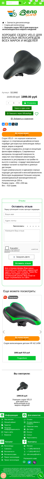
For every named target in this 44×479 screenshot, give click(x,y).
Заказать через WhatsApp (20, 113)
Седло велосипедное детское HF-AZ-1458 (22, 343)
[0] (29, 3)
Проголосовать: (18, 226)
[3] (33, 226)
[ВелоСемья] (22, 12)
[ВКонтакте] (3, 124)
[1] (27, 226)
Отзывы (22, 201)
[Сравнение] (35, 3)
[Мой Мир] (9, 124)
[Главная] (3, 23)
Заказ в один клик (22, 108)
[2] (30, 226)
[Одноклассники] (6, 124)
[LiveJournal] (16, 124)
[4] (35, 226)
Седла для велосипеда (14, 25)
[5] (38, 226)
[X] (13, 124)
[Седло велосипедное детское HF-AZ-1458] (22, 314)
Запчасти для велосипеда (18, 23)
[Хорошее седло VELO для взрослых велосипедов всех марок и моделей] (22, 65)
